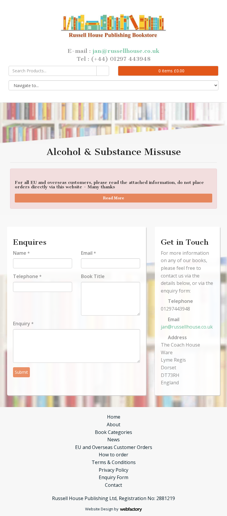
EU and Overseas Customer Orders (113, 447)
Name (21, 253)
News (113, 439)
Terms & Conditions (114, 462)
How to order (113, 454)
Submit (21, 372)
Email (88, 253)
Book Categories (113, 432)
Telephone (27, 276)
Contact (113, 485)
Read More (113, 198)
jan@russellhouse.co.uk (126, 51)
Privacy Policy (113, 470)
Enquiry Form (113, 477)
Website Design (99, 509)
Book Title (93, 276)
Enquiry (23, 323)
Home (113, 417)
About (113, 424)
